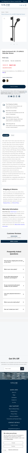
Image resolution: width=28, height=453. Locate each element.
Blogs (14, 395)
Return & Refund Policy (14, 408)
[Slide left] (11, 44)
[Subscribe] (22, 368)
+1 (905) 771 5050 (14, 425)
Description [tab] (6, 135)
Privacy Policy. (10, 439)
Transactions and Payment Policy (14, 418)
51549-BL (7, 60)
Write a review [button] (14, 241)
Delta (7, 12)
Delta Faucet (13, 211)
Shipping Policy (6, 202)
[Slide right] (16, 44)
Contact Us (14, 400)
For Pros (14, 402)
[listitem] (14, 261)
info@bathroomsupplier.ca (14, 428)
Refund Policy (16, 202)
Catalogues (14, 397)
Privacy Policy (14, 413)
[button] (20, 5)
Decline (13, 446)
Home (2, 12)
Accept (13, 442)
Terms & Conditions (14, 416)
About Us (14, 392)
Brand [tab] (12, 135)
